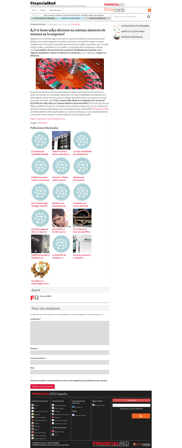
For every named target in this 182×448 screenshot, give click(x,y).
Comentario (35, 318)
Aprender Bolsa (99, 405)
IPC (35, 408)
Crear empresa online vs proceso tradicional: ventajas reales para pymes (73, 15)
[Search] (148, 16)
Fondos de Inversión (40, 420)
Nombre (34, 348)
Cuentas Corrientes (40, 436)
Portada (41, 24)
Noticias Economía (60, 405)
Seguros (36, 429)
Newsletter (131, 400)
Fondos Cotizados (39, 417)
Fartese (43, 122)
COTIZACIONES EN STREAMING (44, 18)
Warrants (57, 417)
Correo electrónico (38, 358)
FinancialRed (43, 3)
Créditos (36, 423)
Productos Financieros (41, 411)
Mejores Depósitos (40, 438)
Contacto (43, 10)
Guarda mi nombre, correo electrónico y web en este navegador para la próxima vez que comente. (68, 380)
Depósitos (37, 414)
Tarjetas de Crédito (40, 432)
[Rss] (149, 10)
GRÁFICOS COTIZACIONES (71, 18)
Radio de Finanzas (80, 415)
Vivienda (57, 411)
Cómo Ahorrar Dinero (61, 420)
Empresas (34, 24)
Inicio (34, 10)
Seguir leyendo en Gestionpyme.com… (48, 118)
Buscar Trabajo (59, 408)
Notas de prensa (55, 10)
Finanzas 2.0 (78, 407)
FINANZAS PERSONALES (97, 18)
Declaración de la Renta (61, 414)
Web (32, 367)
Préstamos (37, 426)
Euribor (36, 405)
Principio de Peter (100, 109)
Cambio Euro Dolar (60, 424)
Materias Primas (59, 432)
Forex (56, 435)
